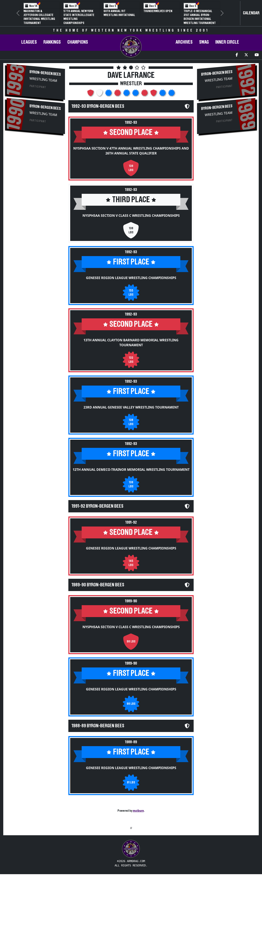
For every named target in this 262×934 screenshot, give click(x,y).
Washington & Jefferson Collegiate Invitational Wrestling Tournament (39, 17)
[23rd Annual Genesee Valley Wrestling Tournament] (126, 94)
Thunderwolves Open (157, 11)
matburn (138, 810)
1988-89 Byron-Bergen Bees (98, 725)
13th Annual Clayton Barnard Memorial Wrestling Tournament (131, 342)
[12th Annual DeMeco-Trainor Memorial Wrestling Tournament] (135, 94)
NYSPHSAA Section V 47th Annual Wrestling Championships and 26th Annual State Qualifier (131, 150)
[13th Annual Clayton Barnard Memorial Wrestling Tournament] (117, 94)
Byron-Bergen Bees (45, 73)
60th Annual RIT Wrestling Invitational (119, 13)
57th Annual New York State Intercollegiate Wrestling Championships (78, 17)
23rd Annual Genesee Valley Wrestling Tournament (131, 407)
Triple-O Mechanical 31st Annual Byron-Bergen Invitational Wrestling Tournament (200, 17)
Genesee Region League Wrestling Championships (131, 278)
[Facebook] (236, 55)
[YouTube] (256, 55)
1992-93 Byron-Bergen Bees (98, 106)
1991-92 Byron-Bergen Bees (97, 506)
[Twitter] (246, 55)
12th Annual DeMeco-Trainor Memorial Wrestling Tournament (131, 469)
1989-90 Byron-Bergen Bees (98, 584)
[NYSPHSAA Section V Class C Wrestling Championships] (99, 94)
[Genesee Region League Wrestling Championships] (108, 94)
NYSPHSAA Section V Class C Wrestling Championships (131, 215)
